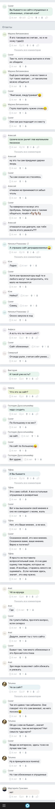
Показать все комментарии (27, 50)
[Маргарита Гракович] (5, 789)
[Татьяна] (5, 684)
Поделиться (46, 17)
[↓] (41, 18)
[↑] (36, 18)
